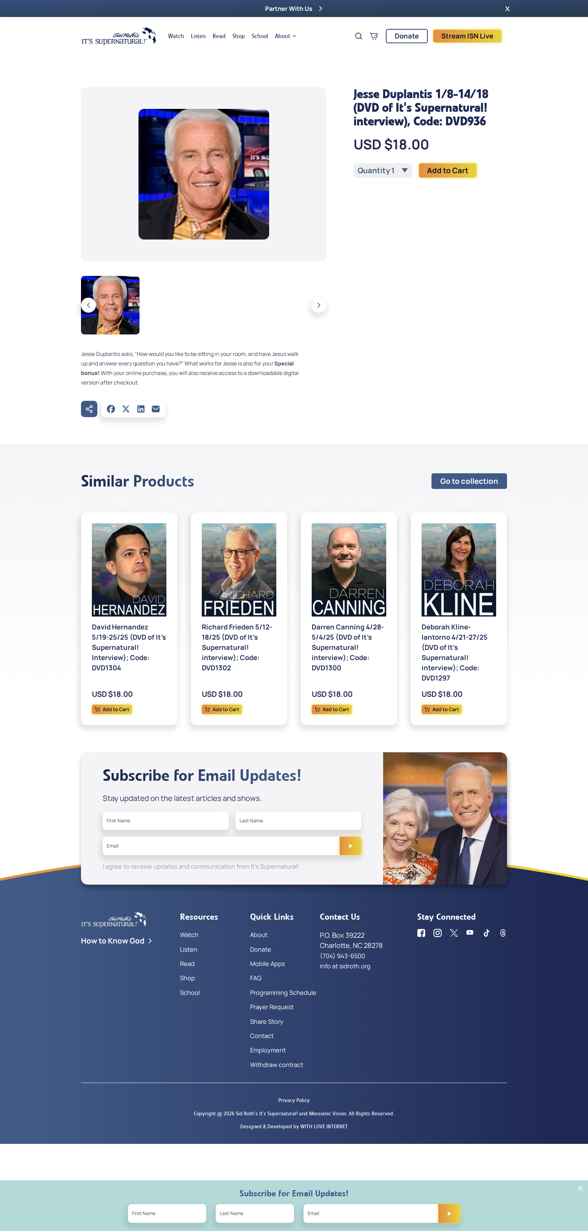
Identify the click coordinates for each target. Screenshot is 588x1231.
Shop (238, 36)
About (282, 36)
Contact (262, 1036)
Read (219, 36)
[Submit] (350, 846)
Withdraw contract (276, 1065)
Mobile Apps (267, 963)
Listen (198, 36)
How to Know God (113, 941)
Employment (268, 1050)
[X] (126, 409)
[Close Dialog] (580, 1188)
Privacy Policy (294, 1100)
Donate (407, 35)
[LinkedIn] (141, 409)
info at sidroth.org (345, 966)
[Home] (119, 36)
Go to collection (469, 481)
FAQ (255, 978)
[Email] (156, 409)
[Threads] (503, 933)
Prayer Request (272, 1007)
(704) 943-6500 (342, 956)
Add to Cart (448, 170)
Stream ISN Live (467, 35)
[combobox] (383, 170)
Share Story (266, 1021)
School (260, 36)
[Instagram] (438, 933)
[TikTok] (487, 933)
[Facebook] (111, 409)
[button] (507, 8)
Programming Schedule (283, 992)
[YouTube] (470, 933)
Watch (176, 36)
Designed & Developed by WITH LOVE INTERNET (294, 1126)
